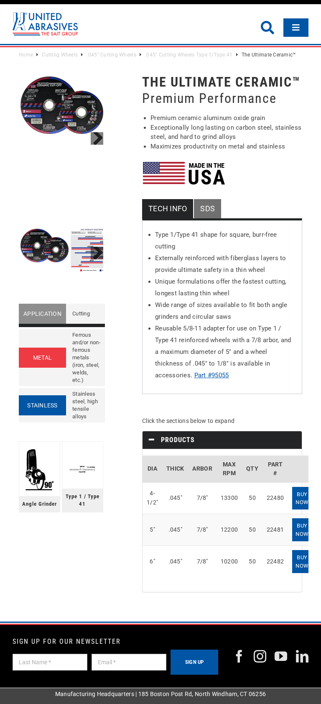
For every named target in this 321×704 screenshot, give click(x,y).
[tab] (222, 440)
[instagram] (260, 656)
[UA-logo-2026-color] (45, 24)
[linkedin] (302, 656)
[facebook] (239, 656)
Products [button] (177, 440)
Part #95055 (211, 375)
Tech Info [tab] (167, 208)
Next (97, 138)
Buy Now (302, 498)
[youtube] (281, 656)
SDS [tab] (207, 208)
